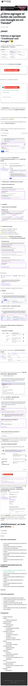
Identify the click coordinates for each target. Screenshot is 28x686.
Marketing (5, 650)
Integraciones (7, 623)
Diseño (5, 641)
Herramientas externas (12, 654)
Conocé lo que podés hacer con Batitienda (11, 565)
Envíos (5, 660)
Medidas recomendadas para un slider (13, 598)
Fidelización (9, 649)
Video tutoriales (7, 621)
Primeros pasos (7, 626)
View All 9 (3, 589)
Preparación (9, 629)
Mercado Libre (9, 625)
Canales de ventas (8, 663)
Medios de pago (10, 647)
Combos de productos (12, 634)
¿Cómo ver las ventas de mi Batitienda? (13, 586)
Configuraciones (7, 646)
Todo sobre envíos (11, 662)
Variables (8, 636)
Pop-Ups (8, 652)
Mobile (5, 618)
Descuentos (9, 633)
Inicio (2, 7)
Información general (12, 7)
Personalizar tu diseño (12, 644)
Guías (4, 7)
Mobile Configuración (11, 620)
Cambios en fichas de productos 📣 (12, 602)
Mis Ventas (9, 670)
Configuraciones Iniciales (12, 628)
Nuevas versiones (7, 616)
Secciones (8, 642)
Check (5, 530)
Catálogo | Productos (9, 631)
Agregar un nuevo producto (13, 639)
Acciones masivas (10, 638)
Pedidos (5, 668)
